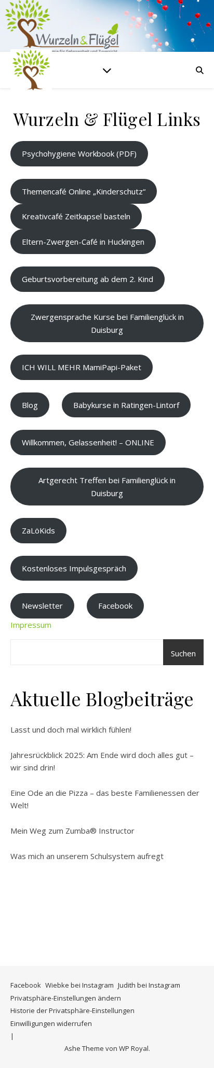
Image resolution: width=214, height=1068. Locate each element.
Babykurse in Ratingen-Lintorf (126, 405)
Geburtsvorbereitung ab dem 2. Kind (87, 279)
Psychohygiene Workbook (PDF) (79, 153)
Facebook (115, 605)
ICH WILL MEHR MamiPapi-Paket (81, 367)
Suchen (183, 653)
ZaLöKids (38, 530)
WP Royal (134, 1048)
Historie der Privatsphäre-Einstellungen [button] (72, 1010)
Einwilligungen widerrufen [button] (51, 1023)
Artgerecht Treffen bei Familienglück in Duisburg (107, 486)
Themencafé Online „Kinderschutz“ (83, 191)
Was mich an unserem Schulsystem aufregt (87, 856)
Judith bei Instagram (149, 985)
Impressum (30, 625)
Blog (30, 405)
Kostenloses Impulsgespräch (74, 568)
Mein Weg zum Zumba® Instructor (72, 830)
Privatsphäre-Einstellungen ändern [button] (65, 998)
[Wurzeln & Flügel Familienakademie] (31, 70)
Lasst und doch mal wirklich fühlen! (70, 729)
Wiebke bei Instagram (79, 985)
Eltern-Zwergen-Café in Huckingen (83, 241)
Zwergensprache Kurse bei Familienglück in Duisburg (107, 323)
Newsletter (42, 605)
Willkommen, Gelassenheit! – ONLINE (88, 442)
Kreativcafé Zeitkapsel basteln (76, 216)
